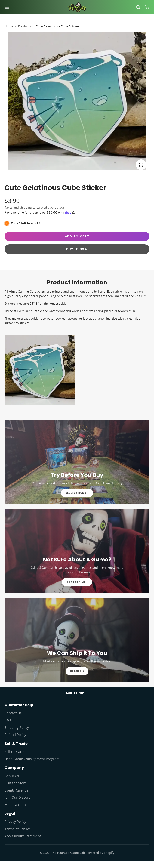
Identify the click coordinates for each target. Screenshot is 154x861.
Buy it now (77, 249)
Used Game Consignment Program (32, 759)
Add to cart (77, 236)
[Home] (77, 7)
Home (9, 26)
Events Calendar (17, 790)
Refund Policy (15, 734)
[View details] (77, 462)
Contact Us (13, 713)
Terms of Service (18, 829)
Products (24, 26)
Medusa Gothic (16, 804)
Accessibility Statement (23, 836)
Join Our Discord (18, 797)
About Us (12, 775)
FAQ (8, 720)
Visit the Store (15, 783)
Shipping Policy (17, 727)
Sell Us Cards (15, 751)
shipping (26, 207)
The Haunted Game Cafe (68, 853)
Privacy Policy (15, 821)
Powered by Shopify (100, 853)
